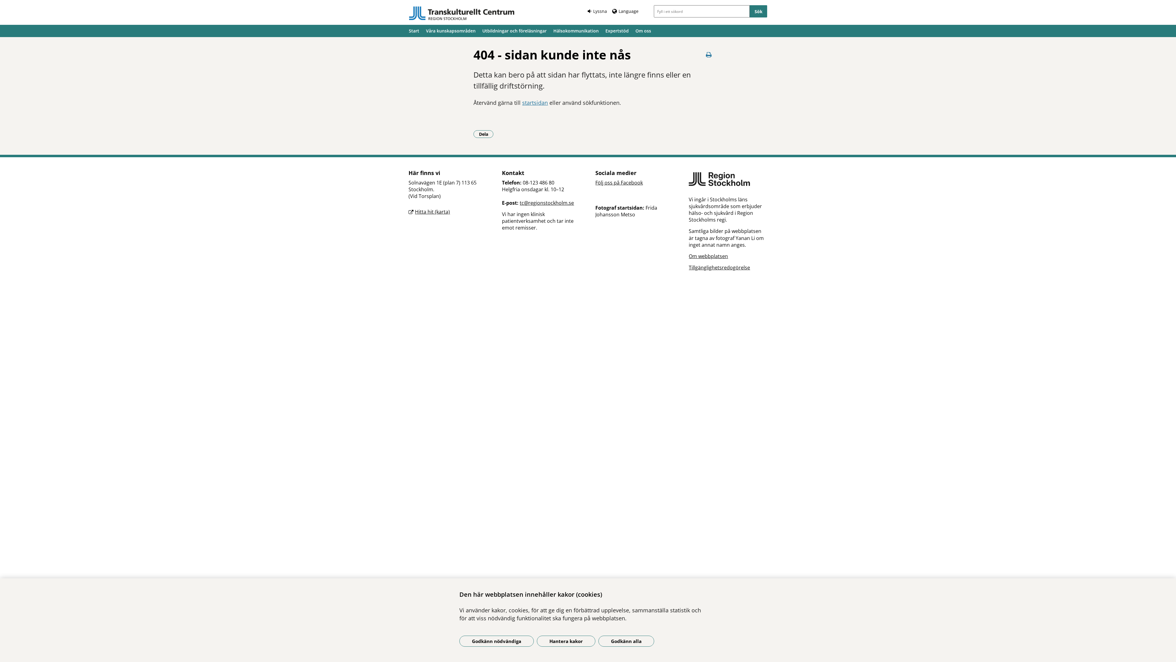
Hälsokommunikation (576, 31)
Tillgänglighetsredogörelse (719, 267)
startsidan (535, 102)
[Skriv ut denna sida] (709, 55)
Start (414, 31)
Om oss (643, 31)
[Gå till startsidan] (462, 13)
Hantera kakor (566, 641)
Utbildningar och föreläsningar (514, 31)
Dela (486, 134)
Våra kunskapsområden (451, 31)
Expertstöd (617, 31)
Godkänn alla (626, 641)
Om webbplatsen (708, 256)
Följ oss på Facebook (619, 182)
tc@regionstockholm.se (547, 203)
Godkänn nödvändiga (496, 641)
